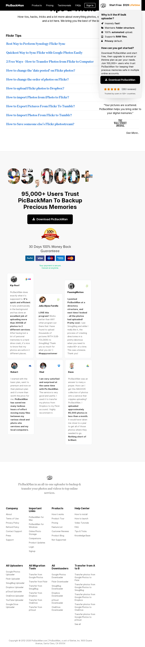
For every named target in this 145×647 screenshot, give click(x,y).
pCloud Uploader (14, 591)
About (9, 514)
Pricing (55, 523)
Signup (32, 551)
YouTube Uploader (14, 600)
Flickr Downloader (60, 581)
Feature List (57, 527)
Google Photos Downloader (59, 576)
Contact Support (14, 531)
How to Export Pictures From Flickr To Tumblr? (40, 106)
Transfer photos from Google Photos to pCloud (85, 617)
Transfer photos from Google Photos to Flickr (85, 577)
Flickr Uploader (13, 579)
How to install (81, 514)
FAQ (77, 527)
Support (10, 540)
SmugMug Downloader (57, 587)
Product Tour (58, 518)
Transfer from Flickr (38, 581)
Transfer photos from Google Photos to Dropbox (85, 597)
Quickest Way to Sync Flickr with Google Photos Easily (44, 52)
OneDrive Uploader (15, 596)
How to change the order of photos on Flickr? (37, 79)
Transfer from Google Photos (36, 576)
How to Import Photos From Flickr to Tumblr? (39, 115)
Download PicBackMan (121, 81)
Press (8, 535)
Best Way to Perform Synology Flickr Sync (35, 44)
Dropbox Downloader (57, 594)
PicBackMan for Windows (36, 525)
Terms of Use (12, 518)
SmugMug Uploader (15, 583)
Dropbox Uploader (15, 587)
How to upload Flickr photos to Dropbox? (35, 88)
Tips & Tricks (81, 531)
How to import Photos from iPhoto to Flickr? (37, 97)
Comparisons (35, 538)
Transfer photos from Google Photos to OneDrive (85, 607)
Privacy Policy (12, 523)
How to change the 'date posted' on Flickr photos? (40, 70)
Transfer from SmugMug (35, 587)
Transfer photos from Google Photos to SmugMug (85, 587)
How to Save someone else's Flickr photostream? (40, 124)
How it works (58, 514)
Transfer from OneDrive (35, 601)
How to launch (81, 518)
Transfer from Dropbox (35, 594)
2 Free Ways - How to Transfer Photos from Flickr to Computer (50, 61)
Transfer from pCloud (35, 608)
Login (31, 547)
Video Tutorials (82, 523)
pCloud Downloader (57, 601)
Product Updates (37, 542)
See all (78, 624)
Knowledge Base (82, 535)
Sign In (89, 5)
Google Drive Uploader (12, 605)
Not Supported (59, 540)
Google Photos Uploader (13, 573)
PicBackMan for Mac (36, 518)
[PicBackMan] (15, 5)
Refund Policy (12, 527)
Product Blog (58, 535)
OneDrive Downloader (57, 608)
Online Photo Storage (35, 532)
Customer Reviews (60, 531)
